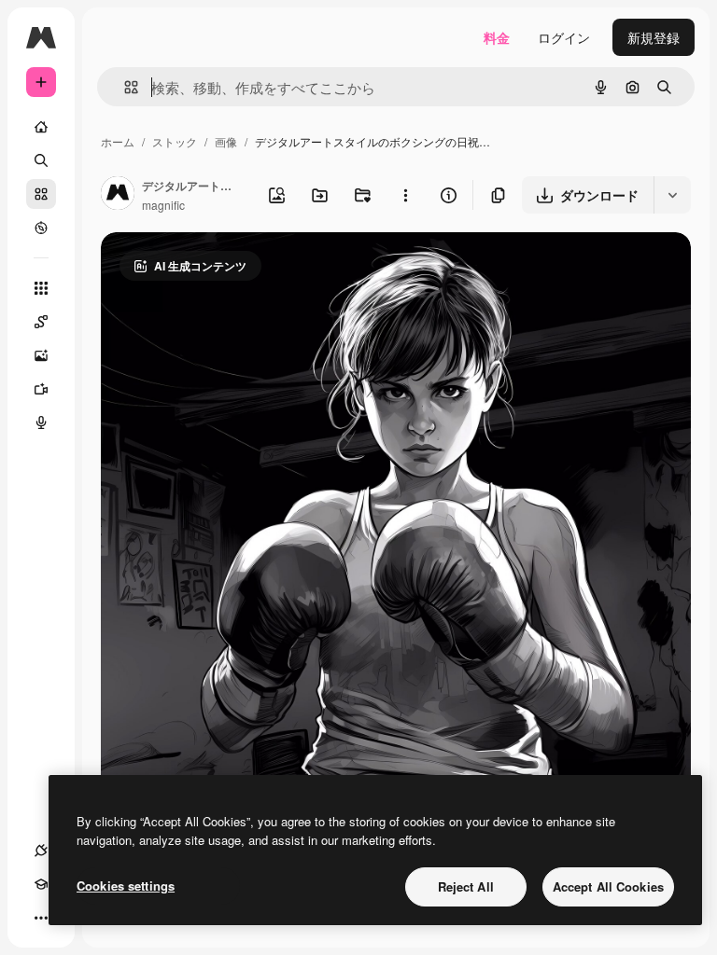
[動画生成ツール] (41, 389)
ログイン (564, 37)
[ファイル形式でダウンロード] (672, 195)
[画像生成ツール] (41, 355)
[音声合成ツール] (41, 422)
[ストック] (41, 194)
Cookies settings (126, 885)
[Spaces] (41, 322)
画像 (226, 141)
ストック (174, 141)
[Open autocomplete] (123, 87)
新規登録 (653, 37)
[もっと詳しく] (41, 227)
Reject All (466, 886)
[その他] (41, 918)
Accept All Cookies (608, 886)
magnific (163, 205)
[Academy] (41, 884)
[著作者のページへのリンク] (117, 195)
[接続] (41, 850)
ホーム (117, 141)
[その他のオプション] (405, 195)
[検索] (41, 160)
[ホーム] (41, 127)
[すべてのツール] (41, 288)
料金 (497, 37)
